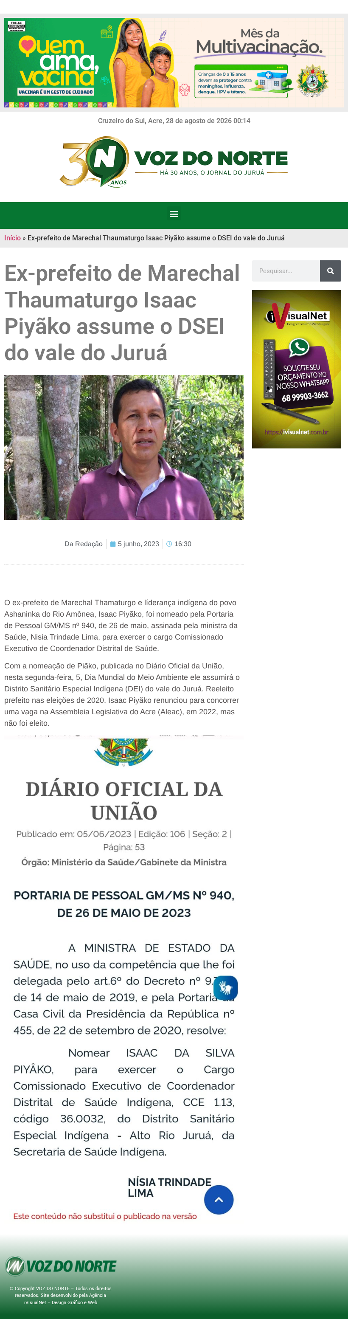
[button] (174, 213)
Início (12, 238)
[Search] (330, 271)
